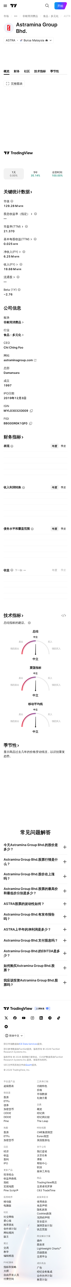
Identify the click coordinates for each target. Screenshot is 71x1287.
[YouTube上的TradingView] (23, 1017)
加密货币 (9, 1109)
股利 (6, 1159)
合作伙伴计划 (44, 1275)
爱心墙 (7, 1220)
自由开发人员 (11, 1274)
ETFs (6, 1101)
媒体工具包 (43, 1171)
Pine (6, 1120)
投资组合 (9, 1174)
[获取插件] (63, 615)
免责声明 (42, 1205)
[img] (46, 40)
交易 (6, 1247)
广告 (39, 1267)
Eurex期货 (43, 1136)
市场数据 (42, 1093)
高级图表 (42, 1252)
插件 (39, 1240)
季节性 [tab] (54, 71)
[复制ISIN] (31, 410)
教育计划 (42, 1279)
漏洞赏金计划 (44, 1225)
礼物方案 (42, 1097)
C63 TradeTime (46, 1190)
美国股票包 (43, 1140)
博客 (39, 1159)
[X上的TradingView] (6, 1017)
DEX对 (7, 1117)
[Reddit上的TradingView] (6, 1026)
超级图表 (9, 1085)
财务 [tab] (17, 71)
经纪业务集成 (44, 1271)
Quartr (28, 1064)
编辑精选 (9, 1255)
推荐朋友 (9, 1224)
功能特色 (42, 1085)
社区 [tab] (27, 71)
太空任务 (42, 1155)
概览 (39, 1109)
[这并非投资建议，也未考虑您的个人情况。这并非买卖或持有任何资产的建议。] (29, 622)
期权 (6, 1182)
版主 (6, 1236)
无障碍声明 (43, 1217)
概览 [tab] (6, 71)
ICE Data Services (28, 1043)
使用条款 (42, 1201)
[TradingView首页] (13, 5)
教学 (6, 1251)
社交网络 (9, 1216)
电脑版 (7, 1205)
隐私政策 (42, 1209)
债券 (6, 1105)
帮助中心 (42, 1163)
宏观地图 (9, 1186)
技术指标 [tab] (40, 71)
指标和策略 (10, 1266)
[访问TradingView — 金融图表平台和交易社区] (18, 152)
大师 (6, 1270)
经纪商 (41, 1113)
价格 (39, 1089)
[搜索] (47, 5)
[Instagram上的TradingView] (32, 1017)
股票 (6, 1097)
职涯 (39, 1167)
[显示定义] (11, 201)
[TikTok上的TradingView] (58, 1017)
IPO (6, 1163)
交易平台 (42, 1256)
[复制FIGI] (30, 423)
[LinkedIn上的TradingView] (41, 1017)
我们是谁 (42, 1151)
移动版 (7, 1201)
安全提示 (42, 1221)
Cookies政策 (44, 1213)
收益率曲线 (10, 1178)
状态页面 (42, 1229)
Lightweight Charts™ (49, 1248)
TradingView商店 (47, 1182)
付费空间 (9, 1278)
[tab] (55, 446)
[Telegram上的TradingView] (49, 1017)
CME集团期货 (45, 1132)
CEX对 (7, 1113)
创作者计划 (10, 1228)
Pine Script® (11, 1190)
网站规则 (9, 1232)
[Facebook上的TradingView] (14, 1017)
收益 (6, 1155)
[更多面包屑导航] (15, 16)
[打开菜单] (5, 5)
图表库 (41, 1244)
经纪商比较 (43, 1117)
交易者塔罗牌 (44, 1186)
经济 (6, 1151)
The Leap (42, 1120)
